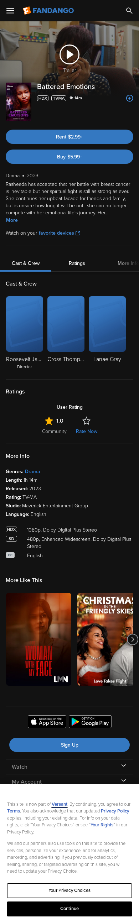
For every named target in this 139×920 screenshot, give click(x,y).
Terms (13, 811)
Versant (59, 804)
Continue (69, 908)
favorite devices (56, 233)
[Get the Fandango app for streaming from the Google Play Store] (90, 723)
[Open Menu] (10, 10)
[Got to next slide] (132, 639)
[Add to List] (129, 98)
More (12, 220)
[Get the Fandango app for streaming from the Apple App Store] (47, 723)
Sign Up (69, 745)
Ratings (77, 263)
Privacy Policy (115, 811)
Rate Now (86, 431)
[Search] (129, 11)
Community (54, 431)
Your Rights (102, 825)
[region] (69, 852)
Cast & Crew (26, 263)
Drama (32, 472)
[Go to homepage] (49, 11)
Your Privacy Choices (69, 890)
